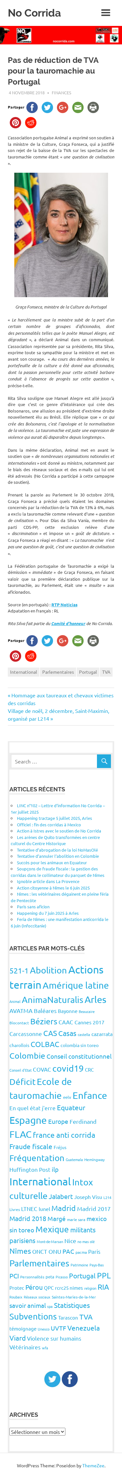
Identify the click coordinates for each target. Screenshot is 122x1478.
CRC (89, 1069)
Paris (94, 1251)
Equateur (71, 1107)
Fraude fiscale (30, 1146)
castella (84, 1034)
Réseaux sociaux (37, 1296)
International (23, 672)
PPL (104, 1275)
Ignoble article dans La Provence (48, 881)
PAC (68, 1251)
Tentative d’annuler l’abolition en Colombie (58, 856)
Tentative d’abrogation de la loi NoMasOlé (57, 850)
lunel (44, 1208)
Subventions (33, 1316)
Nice (70, 1240)
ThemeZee (93, 1465)
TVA (106, 672)
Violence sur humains (54, 1338)
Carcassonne (25, 1033)
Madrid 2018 (27, 1218)
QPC (49, 1288)
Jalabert (61, 1196)
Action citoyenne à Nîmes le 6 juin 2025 (53, 887)
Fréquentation (36, 1158)
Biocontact (19, 1022)
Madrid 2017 (94, 1208)
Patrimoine (79, 1264)
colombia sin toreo (80, 1045)
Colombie (27, 1056)
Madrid (63, 1208)
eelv (67, 1097)
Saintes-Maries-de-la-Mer (74, 1296)
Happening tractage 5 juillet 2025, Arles (54, 818)
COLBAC (45, 1044)
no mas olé (86, 1241)
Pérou (34, 1287)
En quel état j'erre (32, 1107)
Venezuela (83, 1327)
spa (50, 1306)
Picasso (62, 1276)
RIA (103, 1286)
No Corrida (34, 13)
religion (90, 1288)
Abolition (48, 970)
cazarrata (102, 1033)
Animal (14, 1001)
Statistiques (72, 1305)
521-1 (19, 970)
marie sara (76, 1219)
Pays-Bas (96, 1264)
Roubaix (15, 1296)
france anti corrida (64, 1134)
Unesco (43, 1329)
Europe (58, 1121)
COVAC (42, 1069)
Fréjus (60, 1147)
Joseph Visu (88, 1196)
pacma (81, 1252)
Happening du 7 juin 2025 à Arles (48, 913)
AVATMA (21, 1010)
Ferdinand (83, 1121)
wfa (45, 1347)
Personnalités (32, 1276)
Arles (95, 999)
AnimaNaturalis (52, 999)
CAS (50, 1033)
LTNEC (29, 1208)
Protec (16, 1288)
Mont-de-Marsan (50, 1241)
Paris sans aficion (33, 906)
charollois (19, 1045)
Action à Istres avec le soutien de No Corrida (59, 830)
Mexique (52, 1229)
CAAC (66, 1021)
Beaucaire (87, 1011)
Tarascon (68, 1317)
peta (50, 1276)
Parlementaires (58, 672)
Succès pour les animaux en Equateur (52, 862)
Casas (67, 1033)
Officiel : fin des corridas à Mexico (49, 824)
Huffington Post (29, 1169)
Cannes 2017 (89, 1022)
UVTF (58, 1328)
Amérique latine (76, 985)
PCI (14, 1276)
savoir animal (27, 1305)
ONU (54, 1251)
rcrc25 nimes (69, 1288)
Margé (56, 1218)
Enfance (90, 1095)
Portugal (88, 672)
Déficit (22, 1082)
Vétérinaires (25, 1347)
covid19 (68, 1068)
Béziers (43, 1021)
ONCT (39, 1251)
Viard (17, 1337)
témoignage (22, 1328)
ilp (55, 1169)
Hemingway (94, 1159)
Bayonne (67, 1011)
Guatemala (74, 1159)
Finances (61, 92)
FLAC (20, 1134)
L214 (107, 1197)
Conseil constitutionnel (79, 1056)
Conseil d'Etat (20, 1070)
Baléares (45, 1010)
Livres (14, 1209)
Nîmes (20, 1250)
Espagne (28, 1120)
